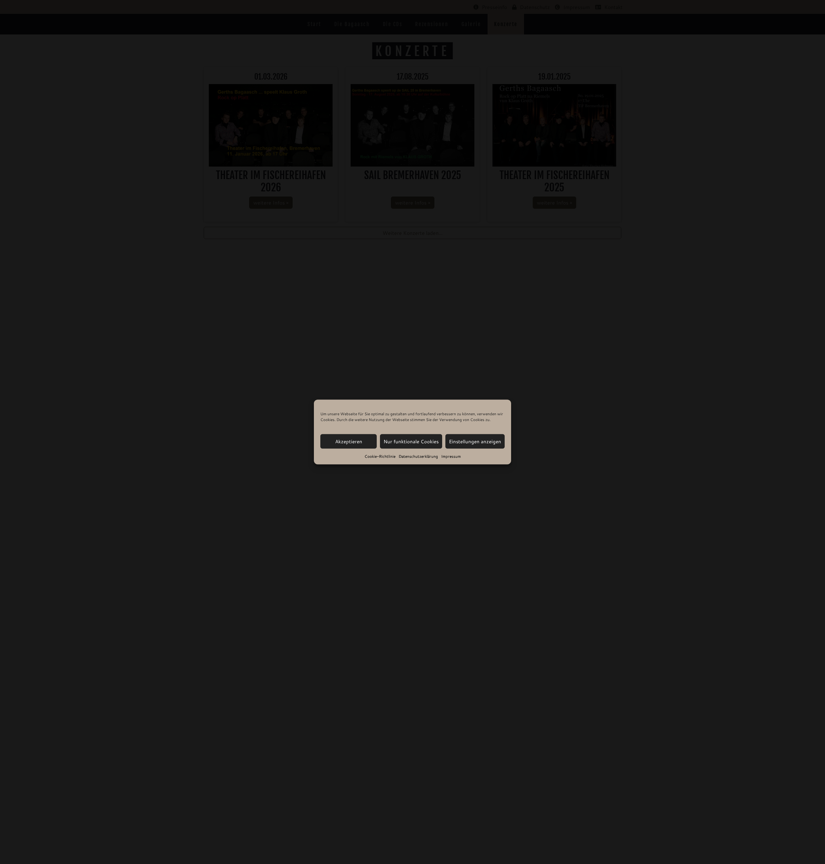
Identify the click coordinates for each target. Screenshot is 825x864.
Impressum (451, 456)
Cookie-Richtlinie (379, 456)
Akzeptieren (348, 441)
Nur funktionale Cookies (411, 441)
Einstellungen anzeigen (475, 441)
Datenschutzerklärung (418, 456)
